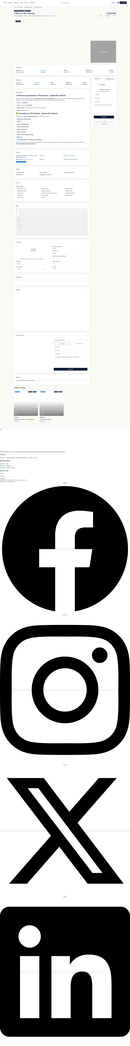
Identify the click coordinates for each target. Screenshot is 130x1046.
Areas (21, 2)
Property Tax (55, 250)
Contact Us (31, 2)
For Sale (25, 7)
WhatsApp (104, 123)
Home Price (18, 261)
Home (15, 7)
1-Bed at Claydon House (45, 419)
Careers (113, 2)
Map (17, 206)
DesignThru (24, 480)
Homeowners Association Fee (59, 256)
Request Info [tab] (98, 79)
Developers (16, 2)
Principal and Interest (57, 246)
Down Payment (19, 266)
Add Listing (123, 2)
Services (26, 2)
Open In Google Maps (21, 161)
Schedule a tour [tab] (110, 79)
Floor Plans (19, 277)
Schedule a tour (20, 335)
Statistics (18, 289)
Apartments (20, 7)
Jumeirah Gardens (50, 16)
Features (18, 182)
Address (18, 152)
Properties (10, 2)
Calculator (18, 242)
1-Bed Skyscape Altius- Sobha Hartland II (24, 419)
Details (17, 169)
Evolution (102, 85)
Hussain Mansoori (104, 89)
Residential (30, 7)
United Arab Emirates (28, 159)
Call (104, 120)
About (5, 2)
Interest (54, 266)
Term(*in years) (56, 261)
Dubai (44, 16)
